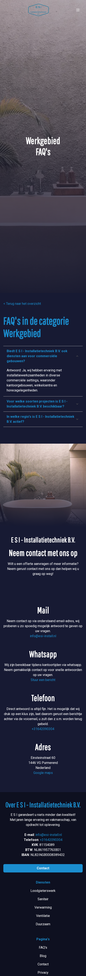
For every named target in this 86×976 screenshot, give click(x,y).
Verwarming (43, 907)
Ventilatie (43, 916)
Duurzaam (43, 924)
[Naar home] (38, 10)
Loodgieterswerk (43, 891)
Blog (43, 956)
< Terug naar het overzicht (22, 304)
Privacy (43, 973)
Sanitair (43, 899)
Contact (43, 868)
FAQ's (43, 947)
